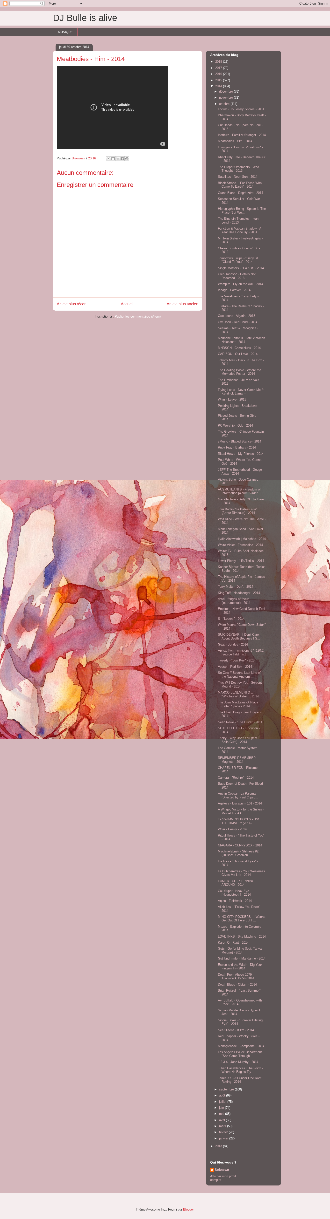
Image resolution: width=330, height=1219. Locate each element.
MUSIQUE (65, 32)
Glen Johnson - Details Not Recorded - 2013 (237, 276)
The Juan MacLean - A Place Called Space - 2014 (238, 704)
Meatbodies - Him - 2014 (235, 141)
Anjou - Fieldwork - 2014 (235, 901)
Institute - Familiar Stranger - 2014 (242, 135)
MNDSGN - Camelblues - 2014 (239, 348)
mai (222, 1114)
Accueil (127, 304)
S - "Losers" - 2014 (231, 618)
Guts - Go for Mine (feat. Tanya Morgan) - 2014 (240, 950)
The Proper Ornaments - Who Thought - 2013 (238, 169)
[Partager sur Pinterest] (126, 158)
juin (222, 1108)
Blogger (188, 1209)
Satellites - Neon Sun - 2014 (237, 176)
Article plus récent (72, 304)
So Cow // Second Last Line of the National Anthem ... (239, 674)
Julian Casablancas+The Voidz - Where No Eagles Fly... (240, 1070)
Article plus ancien (182, 304)
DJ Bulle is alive (85, 18)
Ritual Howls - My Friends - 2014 (241, 454)
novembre (226, 97)
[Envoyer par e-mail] (108, 158)
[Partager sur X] (117, 158)
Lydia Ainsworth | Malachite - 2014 (242, 539)
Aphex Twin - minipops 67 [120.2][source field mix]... (241, 652)
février (224, 1132)
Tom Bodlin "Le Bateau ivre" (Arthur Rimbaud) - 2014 (237, 511)
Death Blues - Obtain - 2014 (237, 984)
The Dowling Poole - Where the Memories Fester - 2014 (239, 372)
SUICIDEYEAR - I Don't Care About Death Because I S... (239, 636)
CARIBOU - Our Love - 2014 (238, 354)
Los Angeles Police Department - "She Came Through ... (241, 1054)
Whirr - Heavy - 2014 (232, 829)
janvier (224, 1138)
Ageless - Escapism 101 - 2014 (240, 803)
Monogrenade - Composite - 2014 (241, 1046)
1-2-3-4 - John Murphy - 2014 (238, 1062)
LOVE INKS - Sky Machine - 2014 (242, 936)
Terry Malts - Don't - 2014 (235, 586)
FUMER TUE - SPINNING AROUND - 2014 (236, 883)
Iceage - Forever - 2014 (234, 290)
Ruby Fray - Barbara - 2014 (237, 447)
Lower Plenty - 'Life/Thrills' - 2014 (241, 561)
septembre (227, 1089)
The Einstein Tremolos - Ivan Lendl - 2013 (238, 220)
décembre (226, 91)
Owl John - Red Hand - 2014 (237, 322)
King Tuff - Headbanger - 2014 (239, 593)
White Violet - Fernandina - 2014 (240, 545)
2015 (219, 80)
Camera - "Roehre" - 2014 (236, 777)
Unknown (222, 1169)
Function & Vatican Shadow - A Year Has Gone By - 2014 (239, 230)
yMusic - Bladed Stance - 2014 (239, 441)
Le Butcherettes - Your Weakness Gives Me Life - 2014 (241, 873)
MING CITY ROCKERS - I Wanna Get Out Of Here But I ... (241, 918)
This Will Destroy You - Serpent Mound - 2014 (240, 684)
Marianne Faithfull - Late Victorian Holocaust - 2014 (241, 340)
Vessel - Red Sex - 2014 (235, 666)
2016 (219, 74)
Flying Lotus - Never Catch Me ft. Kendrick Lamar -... (241, 391)
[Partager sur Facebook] (122, 158)
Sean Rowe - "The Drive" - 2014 (240, 722)
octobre (224, 104)
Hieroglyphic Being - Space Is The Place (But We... (242, 210)
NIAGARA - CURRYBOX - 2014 (240, 845)
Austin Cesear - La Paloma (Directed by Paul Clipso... (238, 795)
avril (222, 1120)
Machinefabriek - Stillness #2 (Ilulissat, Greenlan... (238, 853)
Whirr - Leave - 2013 (232, 399)
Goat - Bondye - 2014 (233, 644)
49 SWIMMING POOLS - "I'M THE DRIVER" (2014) (238, 821)
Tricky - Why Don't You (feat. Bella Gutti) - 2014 (238, 740)
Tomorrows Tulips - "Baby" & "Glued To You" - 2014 (238, 260)
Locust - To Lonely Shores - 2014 (241, 109)
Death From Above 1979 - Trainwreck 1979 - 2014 (236, 976)
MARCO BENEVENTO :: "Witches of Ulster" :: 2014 (238, 694)
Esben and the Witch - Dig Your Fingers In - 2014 (240, 966)
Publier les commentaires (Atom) (138, 316)
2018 (219, 61)
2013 (219, 1146)
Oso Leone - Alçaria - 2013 (236, 316)
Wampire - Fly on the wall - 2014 (240, 284)
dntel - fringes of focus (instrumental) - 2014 (234, 601)
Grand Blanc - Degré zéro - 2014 (240, 193)
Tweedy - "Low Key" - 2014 (237, 660)
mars (223, 1126)
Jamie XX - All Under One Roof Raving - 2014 (239, 1080)
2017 (219, 68)
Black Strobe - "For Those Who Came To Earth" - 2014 (240, 185)
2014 (219, 86)
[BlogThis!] (113, 158)
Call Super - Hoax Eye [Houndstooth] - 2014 (234, 893)
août (222, 1095)
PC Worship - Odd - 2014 (235, 425)
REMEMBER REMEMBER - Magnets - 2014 (238, 759)
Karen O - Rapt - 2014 (233, 942)
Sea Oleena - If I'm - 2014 (236, 1030)
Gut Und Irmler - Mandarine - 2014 (241, 958)
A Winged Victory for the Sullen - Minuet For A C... (241, 811)
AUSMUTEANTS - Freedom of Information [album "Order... (239, 491)
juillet (223, 1101)
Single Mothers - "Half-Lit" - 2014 (241, 268)
